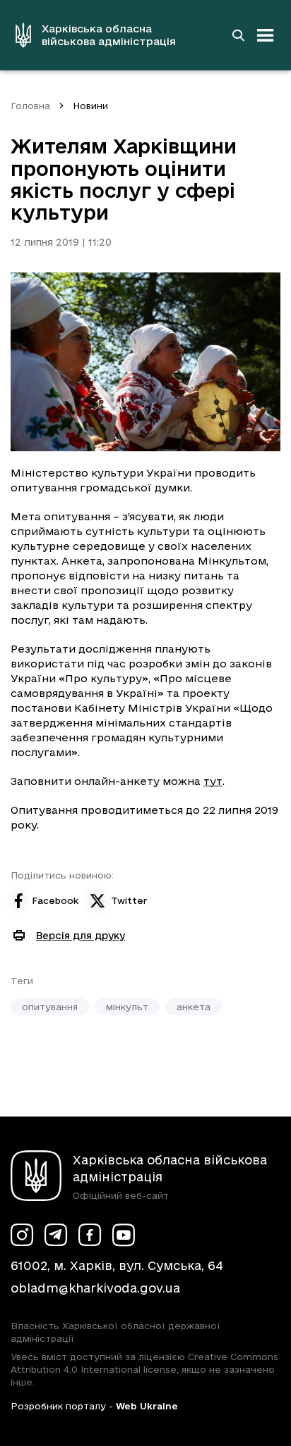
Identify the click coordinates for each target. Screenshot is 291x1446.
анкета (193, 1007)
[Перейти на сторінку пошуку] (238, 35)
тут (212, 781)
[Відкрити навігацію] (265, 35)
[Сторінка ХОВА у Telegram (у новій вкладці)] (55, 1235)
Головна (30, 106)
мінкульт (127, 1007)
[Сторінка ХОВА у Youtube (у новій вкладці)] (123, 1235)
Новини (90, 106)
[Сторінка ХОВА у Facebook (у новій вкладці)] (89, 1235)
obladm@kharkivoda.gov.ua (95, 1288)
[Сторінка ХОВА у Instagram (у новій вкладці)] (22, 1235)
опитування (50, 1007)
